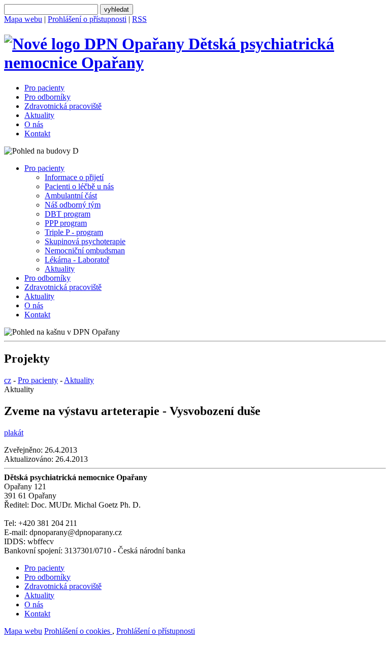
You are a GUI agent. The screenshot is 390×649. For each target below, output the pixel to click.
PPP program (66, 223)
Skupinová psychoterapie (85, 241)
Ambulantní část (71, 195)
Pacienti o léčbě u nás (79, 186)
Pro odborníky (47, 97)
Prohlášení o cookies (78, 631)
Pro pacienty (44, 87)
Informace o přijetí (74, 177)
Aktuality (39, 115)
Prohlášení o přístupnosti (87, 19)
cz (7, 380)
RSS (139, 19)
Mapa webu (23, 19)
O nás (33, 124)
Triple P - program (74, 232)
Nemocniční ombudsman (85, 250)
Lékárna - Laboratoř (77, 259)
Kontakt (37, 133)
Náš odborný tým (73, 204)
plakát (13, 432)
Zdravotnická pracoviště (63, 106)
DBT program (67, 214)
